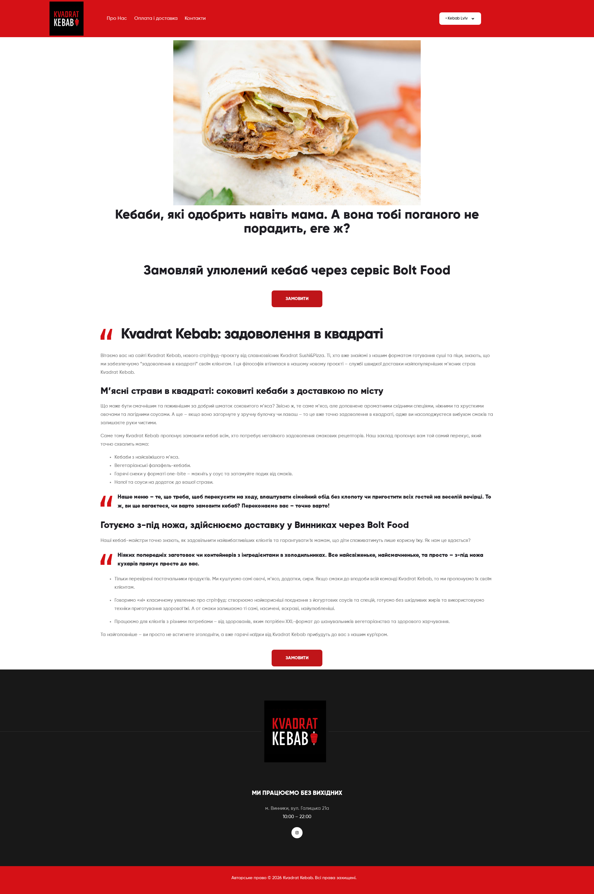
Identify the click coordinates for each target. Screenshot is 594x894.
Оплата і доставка (156, 18)
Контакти (195, 18)
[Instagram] (297, 832)
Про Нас (117, 18)
